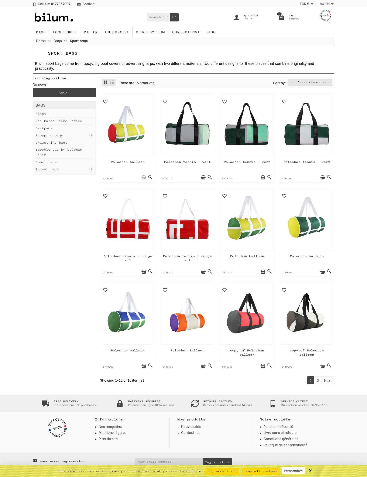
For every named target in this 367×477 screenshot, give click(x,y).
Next (328, 380)
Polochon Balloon (187, 350)
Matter (90, 32)
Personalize (293, 470)
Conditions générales (281, 438)
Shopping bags (49, 135)
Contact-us (190, 432)
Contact (89, 3)
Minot (40, 114)
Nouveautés (191, 426)
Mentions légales (112, 432)
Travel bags (47, 169)
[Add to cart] (143, 177)
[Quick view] (150, 177)
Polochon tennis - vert (187, 162)
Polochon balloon (128, 162)
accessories (65, 32)
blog (211, 32)
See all (64, 92)
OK (174, 17)
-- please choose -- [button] (308, 82)
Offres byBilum (150, 32)
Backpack (43, 128)
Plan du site (108, 438)
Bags (41, 32)
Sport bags (46, 162)
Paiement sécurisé (278, 426)
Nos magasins (110, 426)
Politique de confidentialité (285, 444)
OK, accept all (222, 471)
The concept (116, 32)
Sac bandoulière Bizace (58, 121)
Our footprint (186, 32)
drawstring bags (51, 142)
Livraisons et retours (280, 432)
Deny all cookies (261, 471)
